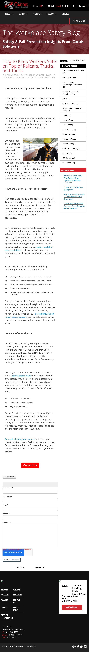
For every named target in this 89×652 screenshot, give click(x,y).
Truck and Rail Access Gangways (73, 188)
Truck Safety (68, 120)
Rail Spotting (68, 125)
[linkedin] (85, 646)
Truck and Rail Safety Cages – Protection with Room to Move (74, 205)
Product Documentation (7, 616)
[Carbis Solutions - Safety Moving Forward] (15, 5)
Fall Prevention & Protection (73, 71)
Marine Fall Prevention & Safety (71, 109)
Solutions (17, 589)
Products (8, 14)
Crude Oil (67, 153)
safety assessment (21, 375)
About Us (4, 599)
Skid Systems (68, 163)
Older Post (20, 567)
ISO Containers (69, 158)
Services (22, 14)
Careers (82, 6)
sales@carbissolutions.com (13, 629)
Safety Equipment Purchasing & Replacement (72, 84)
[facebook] (78, 646)
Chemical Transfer (70, 103)
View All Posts (9, 477)
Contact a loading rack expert (20, 439)
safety (66, 99)
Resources (17, 594)
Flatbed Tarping (69, 144)
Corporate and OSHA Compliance (70, 93)
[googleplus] (74, 646)
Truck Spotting (69, 129)
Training (66, 115)
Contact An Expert (79, 21)
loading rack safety (70, 148)
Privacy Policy (16, 609)
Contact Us (30, 465)
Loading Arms (68, 134)
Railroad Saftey (69, 139)
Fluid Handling (69, 77)
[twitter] (81, 646)
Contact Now (71, 607)
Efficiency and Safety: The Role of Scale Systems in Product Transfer (73, 179)
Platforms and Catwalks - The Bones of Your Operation (74, 196)
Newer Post (40, 567)
